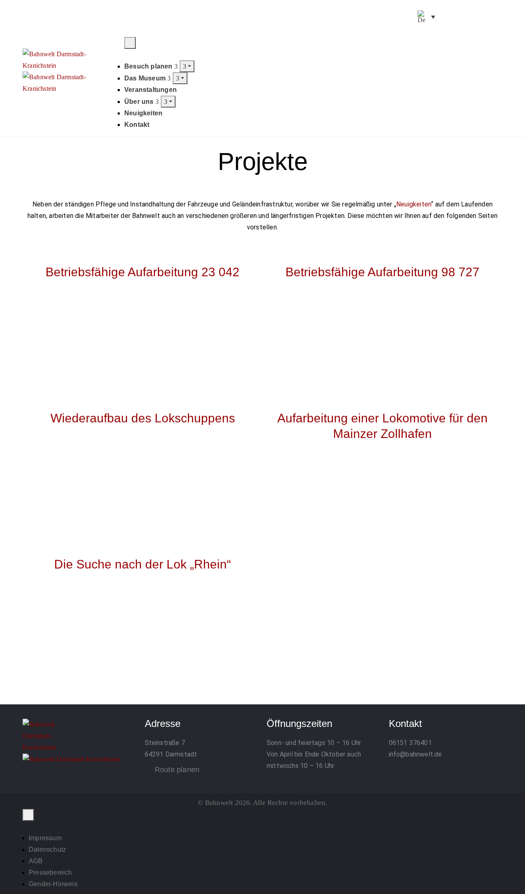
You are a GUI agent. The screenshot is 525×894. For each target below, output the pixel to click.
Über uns (139, 101)
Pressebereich (50, 872)
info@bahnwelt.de (415, 754)
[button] (494, 42)
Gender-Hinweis (53, 883)
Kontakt (136, 124)
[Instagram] (466, 17)
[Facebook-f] (446, 17)
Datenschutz (47, 849)
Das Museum (145, 78)
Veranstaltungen (150, 89)
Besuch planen (149, 66)
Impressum (45, 837)
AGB (36, 860)
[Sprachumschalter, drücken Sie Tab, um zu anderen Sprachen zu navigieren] (426, 17)
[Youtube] (487, 17)
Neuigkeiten (143, 113)
